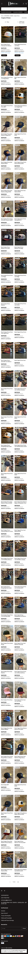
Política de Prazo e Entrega (7, 920)
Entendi (21, 951)
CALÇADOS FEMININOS (17, 12)
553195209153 (4, 895)
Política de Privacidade (6, 918)
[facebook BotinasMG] (4, 890)
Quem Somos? (4, 913)
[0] (26, 4)
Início (2, 15)
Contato (3, 911)
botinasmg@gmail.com (6, 900)
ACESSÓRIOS (6, 15)
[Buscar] (25, 8)
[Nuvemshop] (6, 948)
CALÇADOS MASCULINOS (6, 12)
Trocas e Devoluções (6, 915)
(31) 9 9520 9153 (5, 897)
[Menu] (1, 3)
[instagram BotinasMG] (1, 890)
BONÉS (11, 15)
